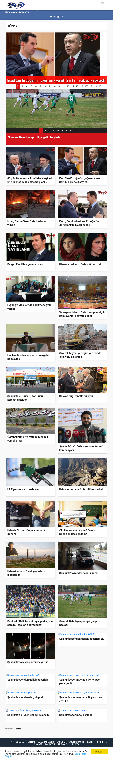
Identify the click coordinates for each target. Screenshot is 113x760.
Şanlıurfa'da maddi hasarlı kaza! (78, 573)
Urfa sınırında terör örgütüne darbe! (81, 489)
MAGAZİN (50, 744)
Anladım (99, 751)
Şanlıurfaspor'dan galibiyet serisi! (27, 679)
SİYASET (38, 744)
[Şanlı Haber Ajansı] (15, 5)
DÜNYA (75, 744)
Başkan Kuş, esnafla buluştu (76, 396)
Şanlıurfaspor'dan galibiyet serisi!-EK (81, 638)
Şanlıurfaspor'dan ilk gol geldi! (25, 697)
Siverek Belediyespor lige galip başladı (34, 137)
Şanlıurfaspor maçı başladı (75, 714)
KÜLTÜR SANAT (76, 742)
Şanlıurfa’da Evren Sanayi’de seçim (28, 714)
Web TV (25, 12)
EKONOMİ (61, 742)
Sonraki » (19, 729)
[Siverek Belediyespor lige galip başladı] (56, 108)
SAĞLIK (90, 742)
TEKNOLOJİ (63, 744)
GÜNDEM (20, 742)
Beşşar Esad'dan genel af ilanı (25, 264)
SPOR (100, 742)
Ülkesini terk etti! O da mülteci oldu (80, 264)
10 (75, 130)
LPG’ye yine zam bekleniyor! (24, 489)
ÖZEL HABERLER (46, 742)
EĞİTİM (31, 742)
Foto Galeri (12, 12)
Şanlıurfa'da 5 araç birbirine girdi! (27, 662)
